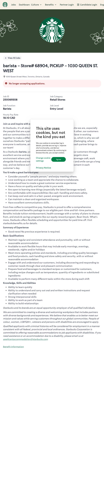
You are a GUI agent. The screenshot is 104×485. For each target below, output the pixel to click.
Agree (58, 159)
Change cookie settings (43, 159)
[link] (5, 4)
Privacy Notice (43, 167)
